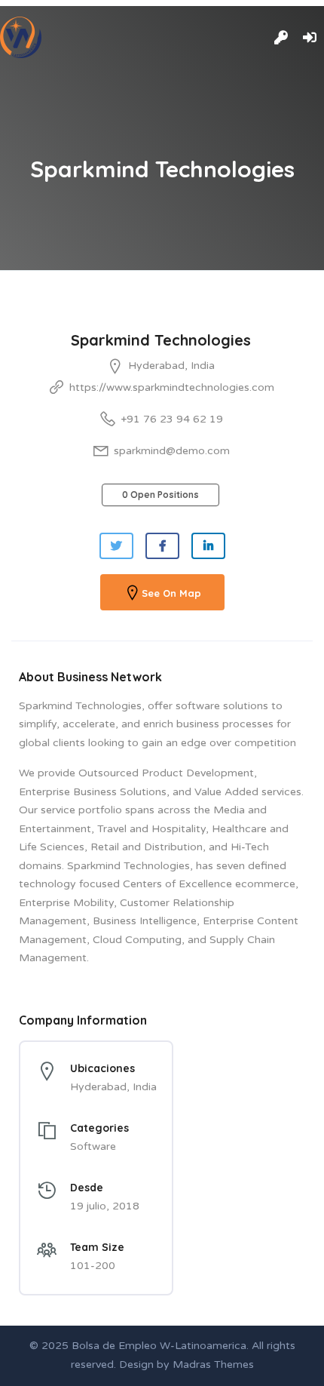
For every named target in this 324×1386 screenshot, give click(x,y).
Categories (99, 1128)
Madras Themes (213, 1364)
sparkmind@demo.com (172, 450)
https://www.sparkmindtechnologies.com (171, 387)
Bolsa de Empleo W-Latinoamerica (159, 1345)
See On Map (171, 593)
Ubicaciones (102, 1068)
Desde (86, 1187)
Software (93, 1146)
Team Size (97, 1247)
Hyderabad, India (171, 365)
